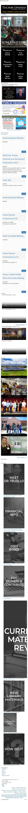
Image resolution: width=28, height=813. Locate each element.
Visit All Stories (22, 457)
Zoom (3, 774)
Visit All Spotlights (21, 324)
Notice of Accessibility (21, 794)
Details (23, 151)
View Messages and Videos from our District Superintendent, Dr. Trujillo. (13, 496)
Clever (3, 770)
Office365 (4, 773)
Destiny (3, 771)
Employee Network (6, 775)
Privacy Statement (12, 794)
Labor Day (7, 180)
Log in (25, 799)
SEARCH (4, 14)
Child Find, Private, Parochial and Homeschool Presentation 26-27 (14, 159)
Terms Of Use (4, 794)
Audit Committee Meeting (13, 236)
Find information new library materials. (11, 712)
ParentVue (4, 769)
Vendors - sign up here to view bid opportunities (13, 733)
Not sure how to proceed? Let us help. (11, 765)
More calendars (4, 134)
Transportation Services (7, 65)
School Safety (20, 77)
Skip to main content (4, 0)
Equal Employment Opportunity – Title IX (14, 797)
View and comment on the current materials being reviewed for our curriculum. (14, 679)
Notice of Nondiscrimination (7, 796)
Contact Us (16, 779)
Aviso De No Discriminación (20, 796)
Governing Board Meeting (13, 138)
